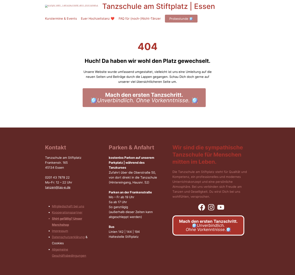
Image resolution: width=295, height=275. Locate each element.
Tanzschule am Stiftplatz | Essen (158, 6)
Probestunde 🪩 (181, 18)
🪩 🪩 (144, 97)
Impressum (60, 231)
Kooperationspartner (67, 212)
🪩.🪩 (208, 225)
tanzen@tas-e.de (58, 187)
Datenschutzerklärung (68, 237)
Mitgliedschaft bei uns (68, 206)
